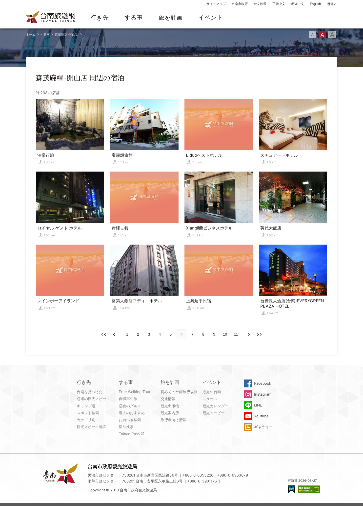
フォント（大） (332, 34)
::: (202, 3)
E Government (291, 489)
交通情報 (168, 398)
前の (248, 334)
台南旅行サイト (50, 17)
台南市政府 (240, 4)
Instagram (262, 394)
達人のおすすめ (132, 412)
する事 (133, 17)
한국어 (332, 4)
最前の (104, 334)
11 (236, 334)
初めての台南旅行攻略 (179, 391)
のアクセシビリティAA (309, 489)
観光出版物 (170, 406)
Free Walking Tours (136, 391)
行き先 (100, 17)
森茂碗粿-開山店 (67, 34)
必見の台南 (211, 391)
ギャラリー (263, 427)
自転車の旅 (128, 398)
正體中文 (278, 4)
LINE (258, 405)
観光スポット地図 (91, 426)
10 (225, 334)
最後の (259, 334)
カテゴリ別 (86, 419)
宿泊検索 (126, 426)
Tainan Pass (129, 433)
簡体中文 (297, 4)
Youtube (261, 416)
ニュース (209, 398)
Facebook (262, 383)
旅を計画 (170, 17)
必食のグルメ (130, 406)
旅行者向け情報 (173, 419)
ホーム (31, 34)
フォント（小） (312, 34)
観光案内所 (170, 412)
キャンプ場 (86, 406)
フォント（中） (322, 34)
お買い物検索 (130, 419)
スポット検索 (88, 412)
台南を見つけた (90, 391)
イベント (210, 17)
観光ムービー (213, 412)
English (315, 4)
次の (115, 334)
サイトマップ (216, 4)
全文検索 (260, 4)
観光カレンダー (215, 406)
